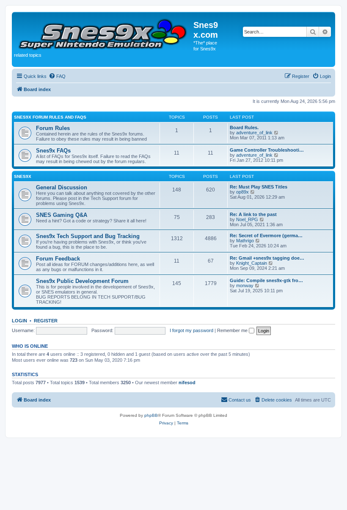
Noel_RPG (247, 219)
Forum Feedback (58, 258)
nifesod (187, 382)
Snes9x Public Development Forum (82, 281)
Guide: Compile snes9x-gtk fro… (266, 280)
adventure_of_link (254, 132)
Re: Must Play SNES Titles (258, 186)
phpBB (151, 415)
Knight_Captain (251, 263)
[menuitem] (57, 76)
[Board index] (103, 33)
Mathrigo (245, 240)
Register (46, 320)
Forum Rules (53, 128)
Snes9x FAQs (53, 150)
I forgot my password (191, 330)
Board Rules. (244, 127)
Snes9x (22, 176)
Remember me (233, 330)
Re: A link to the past (253, 214)
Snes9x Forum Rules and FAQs (50, 117)
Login (19, 320)
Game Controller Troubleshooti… (267, 149)
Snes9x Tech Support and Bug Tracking (88, 236)
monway (244, 285)
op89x (242, 191)
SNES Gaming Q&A (61, 215)
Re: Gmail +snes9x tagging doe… (267, 258)
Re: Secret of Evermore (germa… (266, 235)
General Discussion (61, 187)
